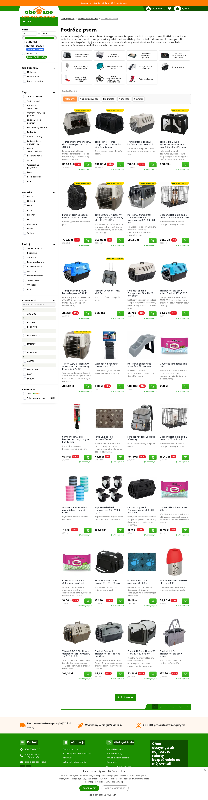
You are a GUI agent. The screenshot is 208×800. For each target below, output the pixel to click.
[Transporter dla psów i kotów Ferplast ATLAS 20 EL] (174, 272)
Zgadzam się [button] (89, 788)
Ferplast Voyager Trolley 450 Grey (107, 292)
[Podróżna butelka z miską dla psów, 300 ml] (174, 562)
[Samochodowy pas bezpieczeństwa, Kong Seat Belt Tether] (77, 418)
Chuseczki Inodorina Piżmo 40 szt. (174, 509)
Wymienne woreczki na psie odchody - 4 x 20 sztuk (74, 510)
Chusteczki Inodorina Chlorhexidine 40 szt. (73, 582)
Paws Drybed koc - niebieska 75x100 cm (138, 582)
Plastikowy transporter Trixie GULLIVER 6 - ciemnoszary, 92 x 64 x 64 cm (141, 218)
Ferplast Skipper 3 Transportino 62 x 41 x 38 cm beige (140, 293)
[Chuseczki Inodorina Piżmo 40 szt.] (174, 489)
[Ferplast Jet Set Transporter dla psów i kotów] (174, 632)
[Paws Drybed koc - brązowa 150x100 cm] (109, 418)
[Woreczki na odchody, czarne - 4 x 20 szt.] (109, 345)
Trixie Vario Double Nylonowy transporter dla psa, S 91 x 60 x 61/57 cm (173, 144)
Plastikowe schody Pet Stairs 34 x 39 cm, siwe (139, 365)
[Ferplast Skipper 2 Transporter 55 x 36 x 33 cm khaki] (109, 632)
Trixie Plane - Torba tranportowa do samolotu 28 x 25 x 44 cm (108, 144)
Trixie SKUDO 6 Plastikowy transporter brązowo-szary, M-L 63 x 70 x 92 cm (109, 217)
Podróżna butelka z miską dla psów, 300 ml (173, 582)
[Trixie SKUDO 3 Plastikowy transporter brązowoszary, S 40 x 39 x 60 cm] (77, 632)
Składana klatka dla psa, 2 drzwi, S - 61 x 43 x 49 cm (173, 438)
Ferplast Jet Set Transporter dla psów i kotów (171, 654)
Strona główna (67, 18)
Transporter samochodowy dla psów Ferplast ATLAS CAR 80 (76, 144)
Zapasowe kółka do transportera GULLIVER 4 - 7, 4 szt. (108, 510)
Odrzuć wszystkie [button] (115, 788)
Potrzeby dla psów (109, 18)
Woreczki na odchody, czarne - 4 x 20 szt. (106, 365)
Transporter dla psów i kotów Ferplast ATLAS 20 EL (174, 292)
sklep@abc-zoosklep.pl (35, 762)
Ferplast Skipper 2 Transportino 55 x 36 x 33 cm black (140, 510)
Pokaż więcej (125, 697)
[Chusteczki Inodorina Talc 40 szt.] (174, 345)
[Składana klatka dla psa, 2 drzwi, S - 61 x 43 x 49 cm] (174, 418)
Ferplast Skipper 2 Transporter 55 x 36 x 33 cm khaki (107, 654)
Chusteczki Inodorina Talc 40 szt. (173, 365)
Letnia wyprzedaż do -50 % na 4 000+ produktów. (104, 3)
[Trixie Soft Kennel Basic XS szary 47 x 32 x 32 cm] (142, 632)
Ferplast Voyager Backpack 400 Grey (141, 438)
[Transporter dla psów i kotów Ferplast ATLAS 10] (77, 272)
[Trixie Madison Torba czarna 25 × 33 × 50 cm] (109, 562)
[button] (104, 794)
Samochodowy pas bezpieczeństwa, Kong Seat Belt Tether (76, 439)
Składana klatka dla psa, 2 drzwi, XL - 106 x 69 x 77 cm (174, 216)
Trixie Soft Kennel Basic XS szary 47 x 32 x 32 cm (141, 652)
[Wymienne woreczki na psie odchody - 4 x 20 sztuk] (77, 489)
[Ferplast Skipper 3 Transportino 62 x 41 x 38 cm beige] (142, 272)
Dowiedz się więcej (114, 782)
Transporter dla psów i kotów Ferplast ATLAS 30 (140, 143)
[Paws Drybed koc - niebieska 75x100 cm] (142, 562)
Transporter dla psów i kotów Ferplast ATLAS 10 (74, 292)
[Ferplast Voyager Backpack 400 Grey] (142, 418)
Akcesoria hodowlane (88, 18)
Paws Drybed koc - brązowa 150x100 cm (105, 438)
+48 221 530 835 (32, 754)
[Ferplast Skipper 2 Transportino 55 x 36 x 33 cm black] (142, 489)
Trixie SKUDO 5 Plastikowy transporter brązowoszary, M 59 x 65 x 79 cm (76, 366)
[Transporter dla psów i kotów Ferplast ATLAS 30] (142, 123)
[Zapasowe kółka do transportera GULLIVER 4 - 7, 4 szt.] (109, 489)
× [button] (204, 770)
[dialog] (104, 783)
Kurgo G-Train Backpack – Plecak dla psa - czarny (76, 216)
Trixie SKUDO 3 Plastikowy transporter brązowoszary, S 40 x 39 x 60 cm (76, 654)
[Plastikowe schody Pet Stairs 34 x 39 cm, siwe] (142, 345)
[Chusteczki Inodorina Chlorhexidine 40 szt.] (77, 562)
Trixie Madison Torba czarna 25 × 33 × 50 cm (107, 582)
